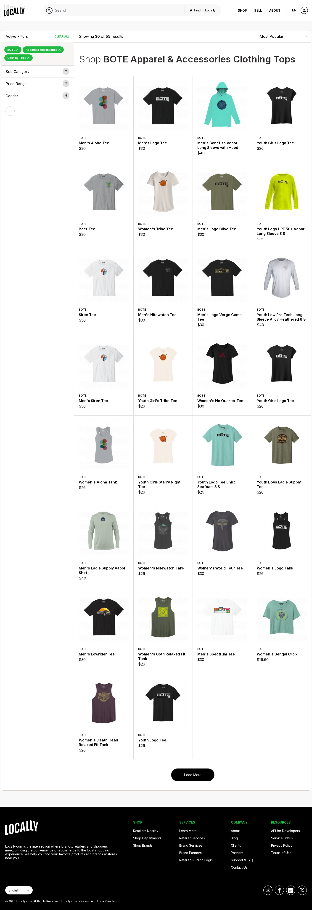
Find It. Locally (204, 10)
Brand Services (190, 845)
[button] (37, 72)
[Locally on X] (302, 890)
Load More (192, 775)
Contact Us (239, 867)
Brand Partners (190, 853)
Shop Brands (143, 845)
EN (294, 10)
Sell (258, 10)
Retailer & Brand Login (196, 860)
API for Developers (285, 831)
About (274, 10)
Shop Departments (147, 838)
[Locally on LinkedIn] (290, 890)
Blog (234, 838)
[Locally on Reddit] (267, 890)
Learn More (188, 831)
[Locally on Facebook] (279, 890)
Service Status (282, 838)
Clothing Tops (17, 57)
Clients (236, 845)
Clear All (61, 36)
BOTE (11, 49)
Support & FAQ (242, 860)
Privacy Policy (281, 845)
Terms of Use (281, 853)
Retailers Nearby (145, 831)
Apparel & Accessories (42, 49)
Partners (237, 853)
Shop (242, 10)
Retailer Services (192, 838)
